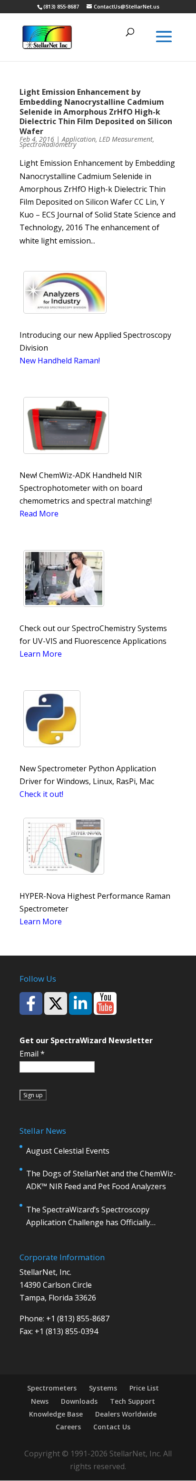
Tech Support (132, 1401)
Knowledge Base (56, 1413)
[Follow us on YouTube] (105, 1003)
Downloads (79, 1401)
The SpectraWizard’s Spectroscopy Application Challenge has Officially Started (88, 1216)
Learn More (41, 654)
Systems (103, 1387)
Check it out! (41, 794)
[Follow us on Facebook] (31, 1003)
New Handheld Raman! (60, 360)
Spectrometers (52, 1387)
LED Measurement (126, 139)
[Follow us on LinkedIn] (80, 1003)
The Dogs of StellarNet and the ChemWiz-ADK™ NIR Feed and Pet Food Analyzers (101, 1180)
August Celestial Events (67, 1151)
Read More (39, 513)
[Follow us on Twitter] (55, 1003)
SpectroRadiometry (48, 144)
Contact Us (111, 1426)
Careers (68, 1426)
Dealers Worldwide (126, 1413)
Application (79, 139)
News (40, 1401)
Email (32, 1053)
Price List (144, 1387)
